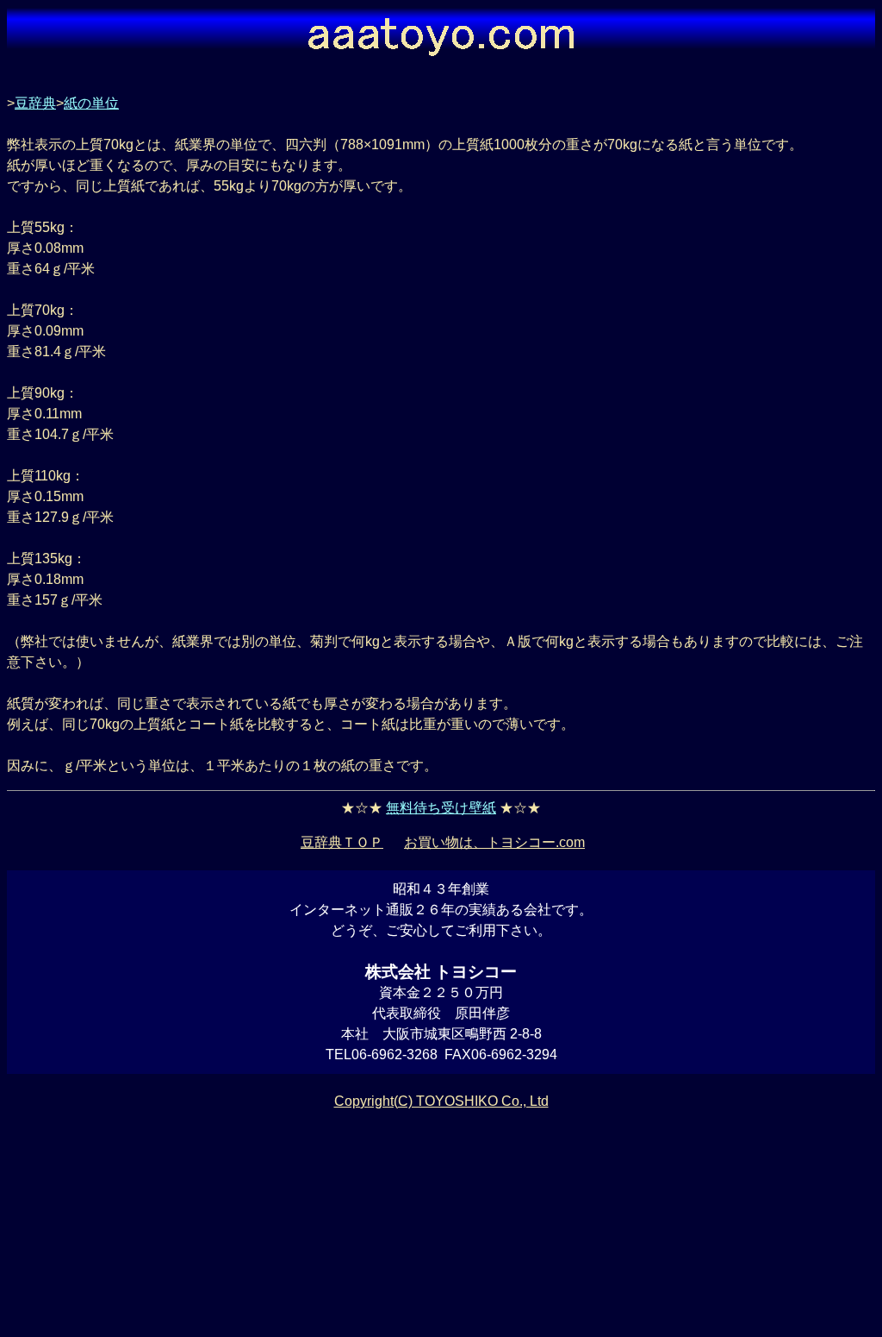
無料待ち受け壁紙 (441, 807)
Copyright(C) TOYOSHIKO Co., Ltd (441, 1101)
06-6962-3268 (394, 1054)
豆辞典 (35, 103)
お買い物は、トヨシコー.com (494, 842)
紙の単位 (91, 103)
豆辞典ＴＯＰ (342, 842)
